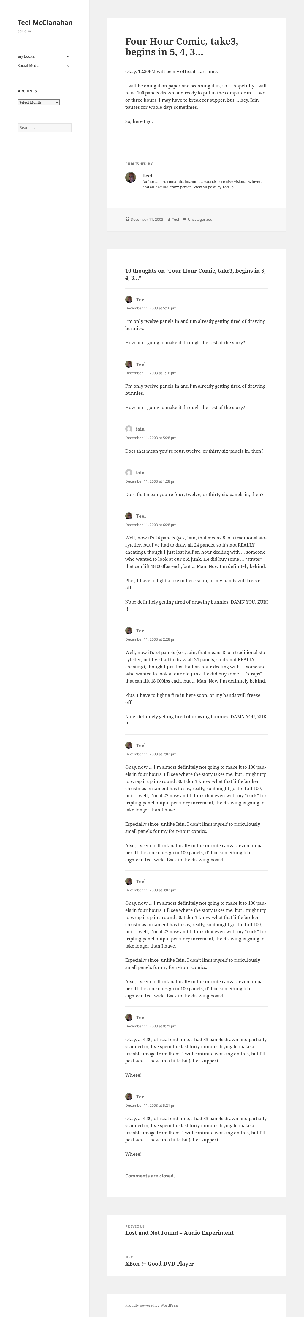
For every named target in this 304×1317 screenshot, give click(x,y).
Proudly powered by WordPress (151, 1305)
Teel (175, 219)
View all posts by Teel (212, 187)
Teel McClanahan (45, 22)
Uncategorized (200, 219)
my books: (26, 56)
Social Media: (29, 65)
